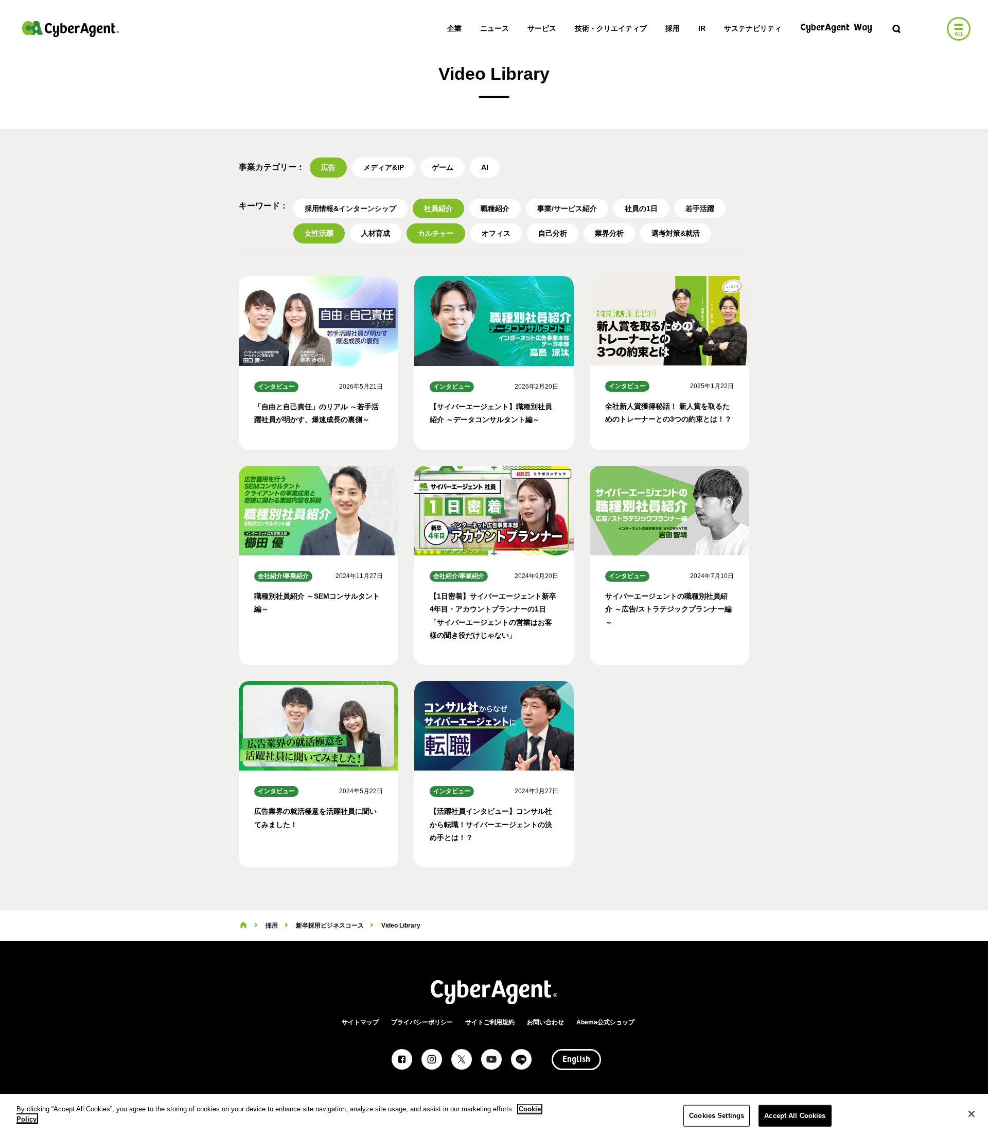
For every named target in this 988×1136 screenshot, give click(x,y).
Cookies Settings (716, 1116)
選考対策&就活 (675, 233)
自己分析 (552, 233)
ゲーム (442, 167)
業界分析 (609, 233)
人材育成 (375, 233)
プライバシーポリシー (422, 1022)
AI (484, 167)
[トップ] (243, 925)
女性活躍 (319, 233)
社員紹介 (438, 208)
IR (701, 28)
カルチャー (436, 233)
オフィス (496, 233)
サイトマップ (360, 1022)
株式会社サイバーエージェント (70, 28)
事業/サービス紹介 (567, 208)
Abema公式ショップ (605, 1022)
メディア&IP (383, 167)
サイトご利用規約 (490, 1022)
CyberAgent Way (836, 28)
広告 (328, 167)
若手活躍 (699, 208)
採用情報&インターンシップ (350, 208)
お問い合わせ (545, 1022)
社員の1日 (641, 208)
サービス (541, 28)
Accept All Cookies (794, 1116)
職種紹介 (495, 208)
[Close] (971, 1114)
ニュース (494, 28)
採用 (672, 28)
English (576, 1059)
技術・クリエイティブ (611, 28)
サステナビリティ (753, 28)
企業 (454, 28)
